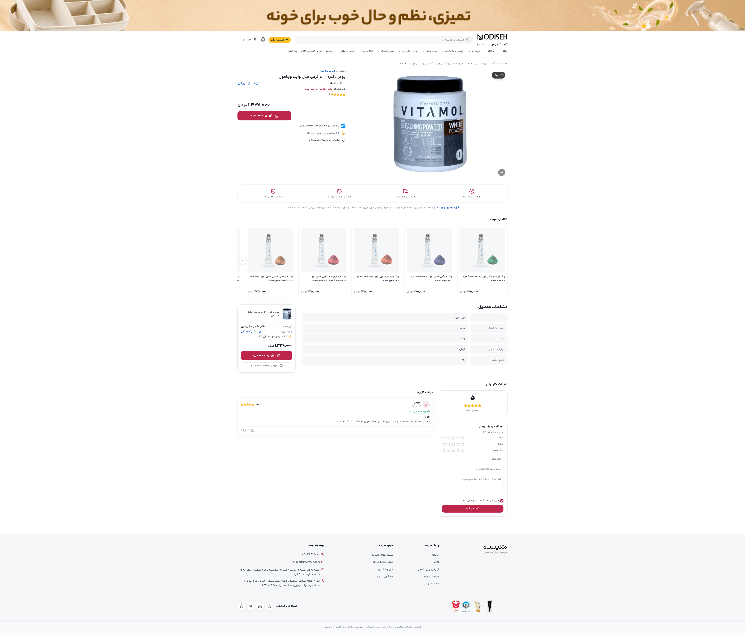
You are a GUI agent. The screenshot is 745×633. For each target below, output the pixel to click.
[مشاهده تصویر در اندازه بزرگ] (430, 124)
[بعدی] (243, 261)
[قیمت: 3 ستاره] (453, 444)
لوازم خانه (431, 51)
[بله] (241, 606)
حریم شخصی (385, 569)
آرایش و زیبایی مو (422, 64)
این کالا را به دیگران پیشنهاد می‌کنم (481, 500)
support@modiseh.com (306, 562)
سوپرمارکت (387, 51)
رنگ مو (404, 64)
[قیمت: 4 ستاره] (448, 444)
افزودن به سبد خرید (261, 116)
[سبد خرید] (263, 39)
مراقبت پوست (431, 577)
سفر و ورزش (347, 51)
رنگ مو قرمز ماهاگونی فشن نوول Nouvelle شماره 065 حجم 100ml (328, 279)
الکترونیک (367, 51)
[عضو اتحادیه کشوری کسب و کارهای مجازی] (466, 606)
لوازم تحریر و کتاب (311, 51)
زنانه (505, 51)
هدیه (329, 51)
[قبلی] (502, 261)
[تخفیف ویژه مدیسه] (372, 15)
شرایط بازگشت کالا (382, 562)
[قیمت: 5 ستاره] (444, 444)
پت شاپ (292, 51)
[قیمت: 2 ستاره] (458, 444)
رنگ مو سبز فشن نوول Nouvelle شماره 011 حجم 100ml (484, 279)
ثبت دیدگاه (472, 509)
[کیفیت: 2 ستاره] (458, 438)
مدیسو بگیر (277, 40)
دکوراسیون (432, 584)
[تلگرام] (251, 606)
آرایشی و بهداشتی (428, 569)
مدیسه (504, 64)
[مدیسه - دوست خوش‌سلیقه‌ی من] (492, 40)
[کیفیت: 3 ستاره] (453, 438)
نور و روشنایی (410, 51)
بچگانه (476, 51)
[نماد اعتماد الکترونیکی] (502, 606)
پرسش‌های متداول (382, 555)
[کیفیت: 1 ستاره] (462, 438)
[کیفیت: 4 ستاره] (448, 438)
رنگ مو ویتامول (327, 71)
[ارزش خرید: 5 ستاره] (444, 450)
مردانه (491, 51)
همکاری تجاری (385, 577)
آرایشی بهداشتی (454, 51)
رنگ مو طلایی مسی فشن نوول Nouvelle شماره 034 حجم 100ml (271, 279)
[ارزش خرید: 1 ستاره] (462, 450)
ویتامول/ (341, 71)
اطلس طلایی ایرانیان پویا (319, 89)
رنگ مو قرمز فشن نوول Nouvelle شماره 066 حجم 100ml (378, 279)
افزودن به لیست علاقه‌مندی (324, 140)
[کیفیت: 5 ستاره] (444, 438)
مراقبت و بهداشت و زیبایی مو (454, 64)
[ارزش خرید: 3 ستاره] (453, 450)
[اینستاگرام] (269, 606)
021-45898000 (311, 554)
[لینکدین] (260, 606)
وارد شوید (245, 40)
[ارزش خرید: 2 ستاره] (458, 450)
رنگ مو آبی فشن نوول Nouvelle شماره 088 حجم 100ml (431, 279)
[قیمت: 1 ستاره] (462, 444)
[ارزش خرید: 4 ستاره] (448, 450)
